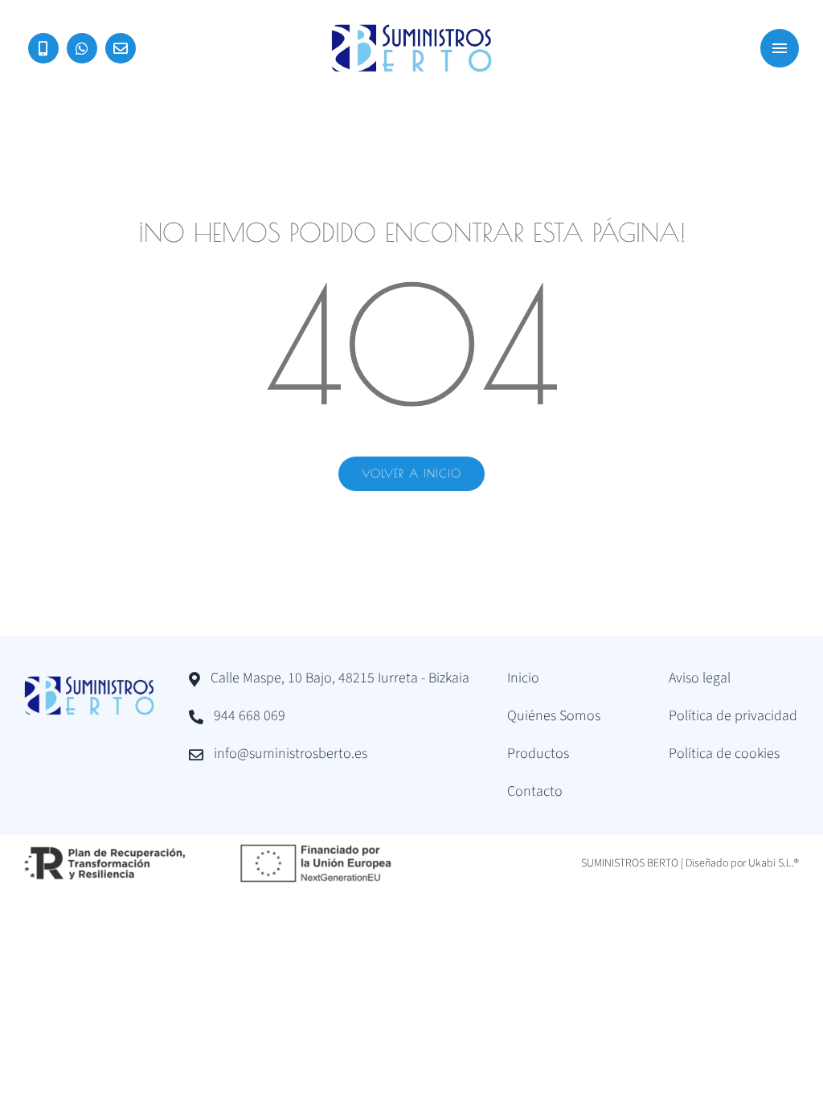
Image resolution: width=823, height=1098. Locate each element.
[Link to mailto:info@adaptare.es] (120, 48)
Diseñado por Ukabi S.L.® (742, 863)
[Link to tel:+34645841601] (43, 48)
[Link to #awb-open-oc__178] (779, 48)
